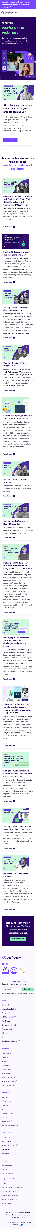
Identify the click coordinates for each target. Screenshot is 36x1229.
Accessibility (6, 1073)
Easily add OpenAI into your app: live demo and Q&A (16, 253)
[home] (9, 13)
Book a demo (6, 1141)
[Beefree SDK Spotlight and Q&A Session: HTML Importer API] (15, 405)
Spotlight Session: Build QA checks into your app (15, 308)
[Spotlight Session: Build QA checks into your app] (15, 296)
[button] (33, 12)
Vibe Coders (6, 1065)
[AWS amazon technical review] (22, 970)
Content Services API (9, 1025)
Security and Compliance (10, 1195)
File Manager (6, 1021)
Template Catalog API (9, 1029)
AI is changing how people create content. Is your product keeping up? (17, 108)
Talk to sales (6, 1137)
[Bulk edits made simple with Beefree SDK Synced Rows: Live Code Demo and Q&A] (15, 760)
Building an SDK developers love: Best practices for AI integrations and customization (17, 566)
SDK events (6, 1153)
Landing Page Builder (9, 1009)
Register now (10, 140)
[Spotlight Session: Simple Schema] (15, 468)
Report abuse (6, 1203)
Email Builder (6, 1005)
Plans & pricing (7, 1053)
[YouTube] (3, 964)
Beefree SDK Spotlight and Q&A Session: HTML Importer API (18, 417)
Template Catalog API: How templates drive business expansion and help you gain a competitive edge (17, 708)
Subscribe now (18, 939)
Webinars (5, 1117)
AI (2, 1037)
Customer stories (7, 1113)
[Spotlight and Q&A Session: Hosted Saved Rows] (15, 510)
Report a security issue (9, 1199)
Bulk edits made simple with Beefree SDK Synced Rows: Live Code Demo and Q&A (17, 774)
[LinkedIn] (6, 964)
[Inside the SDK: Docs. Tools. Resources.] (15, 863)
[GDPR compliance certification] (5, 970)
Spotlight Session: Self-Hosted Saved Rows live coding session (17, 827)
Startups (4, 1061)
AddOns (4, 1033)
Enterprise (5, 1057)
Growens (22, 1217)
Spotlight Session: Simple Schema (14, 480)
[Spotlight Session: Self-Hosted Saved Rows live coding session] (15, 815)
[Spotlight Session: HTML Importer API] (15, 352)
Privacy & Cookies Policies (15, 1212)
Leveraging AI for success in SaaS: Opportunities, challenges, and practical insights (16, 641)
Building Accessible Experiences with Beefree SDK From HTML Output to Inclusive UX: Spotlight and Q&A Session (17, 200)
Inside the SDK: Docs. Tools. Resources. (15, 875)
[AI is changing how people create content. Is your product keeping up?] (18, 92)
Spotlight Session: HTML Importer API (14, 364)
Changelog (5, 1105)
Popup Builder (6, 1013)
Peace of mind (6, 1069)
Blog (3, 1109)
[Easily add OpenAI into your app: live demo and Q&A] (15, 241)
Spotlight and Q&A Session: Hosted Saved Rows (16, 522)
